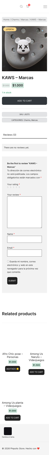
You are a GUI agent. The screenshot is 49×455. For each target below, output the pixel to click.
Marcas (24, 19)
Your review (14, 194)
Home (6, 19)
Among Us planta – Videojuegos (12, 404)
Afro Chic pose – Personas (12, 355)
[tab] (24, 135)
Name (11, 234)
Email (10, 247)
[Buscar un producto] (21, 6)
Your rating (13, 184)
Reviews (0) (9, 134)
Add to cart (24, 100)
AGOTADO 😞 (12, 369)
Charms (15, 19)
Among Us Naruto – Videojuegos (36, 357)
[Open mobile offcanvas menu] (45, 6)
